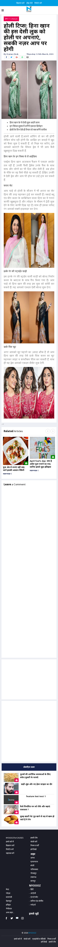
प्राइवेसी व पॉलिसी (39, 939)
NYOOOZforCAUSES (14, 837)
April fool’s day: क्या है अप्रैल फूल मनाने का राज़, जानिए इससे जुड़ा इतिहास (41, 463)
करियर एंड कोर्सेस (36, 901)
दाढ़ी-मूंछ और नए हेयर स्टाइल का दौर (36, 784)
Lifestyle (14, 19)
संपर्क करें (33, 841)
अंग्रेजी (33, 893)
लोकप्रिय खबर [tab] (29, 767)
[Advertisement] (29, 731)
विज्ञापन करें (20, 3)
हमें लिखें (44, 941)
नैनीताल (9, 908)
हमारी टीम (33, 837)
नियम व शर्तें (51, 939)
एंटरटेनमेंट (34, 897)
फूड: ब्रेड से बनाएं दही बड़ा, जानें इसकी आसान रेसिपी (14, 468)
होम (6, 19)
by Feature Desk (11, 54)
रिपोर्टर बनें (38, 3)
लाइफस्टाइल (7, 474)
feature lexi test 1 (36, 796)
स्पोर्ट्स (33, 904)
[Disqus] (29, 533)
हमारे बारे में (10, 841)
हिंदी (31, 889)
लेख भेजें (29, 3)
